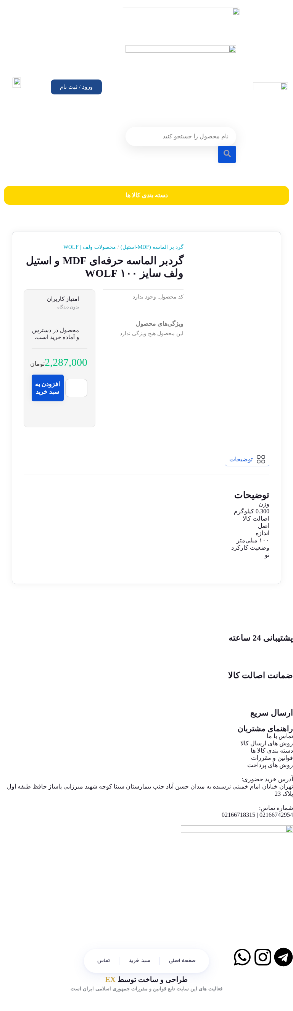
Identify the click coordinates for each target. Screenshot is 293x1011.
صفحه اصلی (182, 961)
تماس (103, 961)
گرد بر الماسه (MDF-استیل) (150, 247)
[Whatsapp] (242, 957)
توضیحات (241, 459)
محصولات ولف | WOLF (89, 247)
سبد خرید (139, 961)
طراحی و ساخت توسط (146, 979)
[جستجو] (227, 154)
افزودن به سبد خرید (47, 388)
